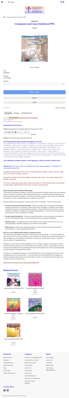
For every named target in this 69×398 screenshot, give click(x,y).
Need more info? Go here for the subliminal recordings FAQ (21, 262)
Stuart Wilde (28, 365)
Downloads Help (8, 365)
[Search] (8, 2)
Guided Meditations (30, 376)
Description (8, 113)
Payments (6, 360)
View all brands (50, 370)
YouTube (8, 390)
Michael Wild (28, 370)
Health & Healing (30, 381)
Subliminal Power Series (31, 360)
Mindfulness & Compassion (32, 378)
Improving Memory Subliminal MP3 (13, 288)
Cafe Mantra (28, 373)
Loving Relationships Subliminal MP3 (35, 289)
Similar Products (26, 113)
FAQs (4, 368)
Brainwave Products (30, 363)
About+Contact (7, 357)
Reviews (16, 113)
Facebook (4, 390)
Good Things (7, 370)
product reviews (60, 108)
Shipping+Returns (8, 363)
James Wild (28, 368)
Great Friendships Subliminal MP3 (35, 313)
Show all (27, 383)
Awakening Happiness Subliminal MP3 (13, 314)
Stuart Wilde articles (9, 373)
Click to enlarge (34, 67)
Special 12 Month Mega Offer (33, 357)
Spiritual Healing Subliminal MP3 (13, 339)
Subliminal (34, 21)
